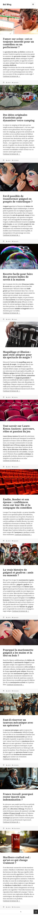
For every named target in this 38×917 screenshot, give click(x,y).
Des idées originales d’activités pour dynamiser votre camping (18, 117)
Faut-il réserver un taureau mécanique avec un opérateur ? (18, 722)
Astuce (15, 319)
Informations (16, 828)
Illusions (15, 397)
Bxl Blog (7, 4)
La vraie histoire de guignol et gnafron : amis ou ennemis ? (18, 572)
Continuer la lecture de (11, 76)
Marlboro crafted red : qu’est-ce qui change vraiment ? (17, 860)
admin (9, 82)
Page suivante (36, 912)
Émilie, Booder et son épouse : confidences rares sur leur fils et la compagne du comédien (17, 503)
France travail (15, 813)
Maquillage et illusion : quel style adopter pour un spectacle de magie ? (17, 354)
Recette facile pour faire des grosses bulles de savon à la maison (18, 276)
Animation (16, 160)
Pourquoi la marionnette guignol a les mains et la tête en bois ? (18, 652)
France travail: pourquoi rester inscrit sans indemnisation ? (18, 796)
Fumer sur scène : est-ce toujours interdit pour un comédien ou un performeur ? (18, 43)
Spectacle (15, 82)
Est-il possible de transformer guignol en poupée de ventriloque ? (17, 198)
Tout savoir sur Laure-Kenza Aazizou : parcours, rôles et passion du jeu (19, 428)
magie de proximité (22, 378)
